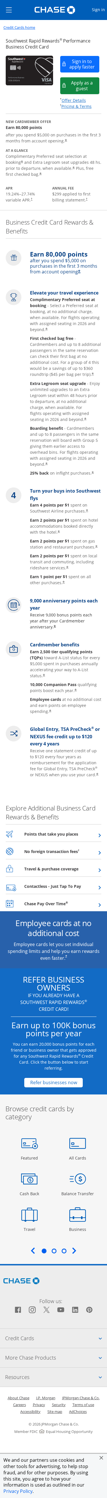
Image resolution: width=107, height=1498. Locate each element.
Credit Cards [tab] (56, 1338)
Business (78, 1229)
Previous (33, 1250)
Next (74, 1250)
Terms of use (83, 1404)
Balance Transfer (77, 1193)
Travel (31, 1229)
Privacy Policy (18, 1491)
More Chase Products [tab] (56, 1357)
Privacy (39, 1404)
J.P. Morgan (45, 1397)
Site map (54, 1411)
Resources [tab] (56, 1376)
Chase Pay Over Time (60, 903)
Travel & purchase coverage (62, 869)
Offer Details (74, 100)
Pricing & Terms (76, 106)
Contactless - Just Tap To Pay (62, 886)
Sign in (99, 9)
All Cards (78, 1158)
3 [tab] (64, 1251)
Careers (19, 1404)
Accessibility (30, 1411)
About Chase (18, 1397)
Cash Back (29, 1193)
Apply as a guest (85, 85)
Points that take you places (62, 834)
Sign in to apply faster (84, 64)
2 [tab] (54, 1251)
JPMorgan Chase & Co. (81, 1397)
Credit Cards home (19, 27)
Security (59, 1404)
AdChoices (78, 1411)
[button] (101, 1457)
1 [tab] (44, 1251)
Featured (30, 1158)
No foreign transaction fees (62, 851)
